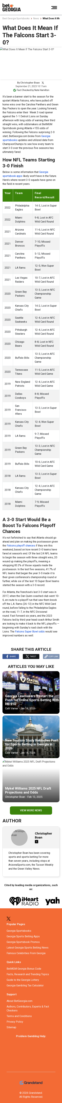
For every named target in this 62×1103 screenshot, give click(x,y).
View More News (31, 810)
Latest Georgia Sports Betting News (27, 947)
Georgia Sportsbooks (19, 930)
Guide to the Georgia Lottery (23, 979)
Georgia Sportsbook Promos (23, 942)
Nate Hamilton (41, 90)
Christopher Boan (30, 82)
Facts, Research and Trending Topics (28, 974)
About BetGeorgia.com (19, 1001)
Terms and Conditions (19, 1016)
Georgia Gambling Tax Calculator (25, 985)
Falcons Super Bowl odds (30, 631)
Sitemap (11, 1027)
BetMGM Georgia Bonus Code (24, 968)
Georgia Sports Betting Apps (23, 936)
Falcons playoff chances (21, 545)
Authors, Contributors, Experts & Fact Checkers (28, 1008)
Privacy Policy (15, 1021)
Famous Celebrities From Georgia (26, 953)
